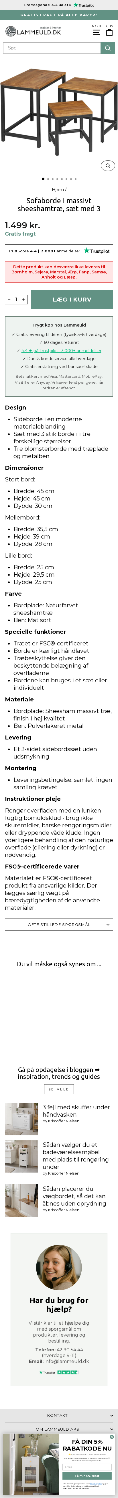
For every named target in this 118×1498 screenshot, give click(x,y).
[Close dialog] (112, 1437)
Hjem (58, 189)
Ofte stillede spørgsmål (59, 924)
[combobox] (59, 48)
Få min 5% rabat (87, 1476)
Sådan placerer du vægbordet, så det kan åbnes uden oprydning (74, 1196)
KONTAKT (57, 1415)
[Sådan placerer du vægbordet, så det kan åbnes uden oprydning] (21, 1200)
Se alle (59, 1089)
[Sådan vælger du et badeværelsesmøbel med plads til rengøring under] (21, 1156)
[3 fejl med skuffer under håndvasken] (21, 1119)
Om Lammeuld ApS (58, 1429)
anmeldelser (68, 251)
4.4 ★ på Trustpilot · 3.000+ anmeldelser (61, 350)
